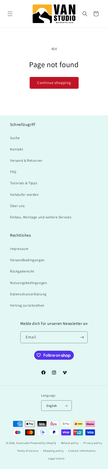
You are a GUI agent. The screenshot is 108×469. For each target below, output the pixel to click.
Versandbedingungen (27, 260)
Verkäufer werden (24, 194)
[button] (10, 13)
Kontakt (16, 149)
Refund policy (70, 443)
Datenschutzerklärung (28, 294)
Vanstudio (23, 443)
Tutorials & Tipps (23, 183)
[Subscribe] (81, 337)
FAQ (13, 171)
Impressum (19, 248)
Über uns (17, 206)
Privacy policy (92, 443)
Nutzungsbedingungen (28, 282)
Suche (15, 138)
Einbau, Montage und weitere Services (41, 217)
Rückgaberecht (22, 271)
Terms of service (27, 450)
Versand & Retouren (26, 160)
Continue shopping (54, 82)
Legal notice (56, 458)
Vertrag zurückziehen (27, 305)
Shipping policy (53, 450)
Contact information (81, 450)
